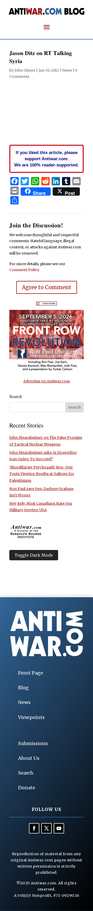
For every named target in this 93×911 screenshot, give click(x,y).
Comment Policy (24, 269)
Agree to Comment (46, 287)
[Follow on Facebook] (34, 828)
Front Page (30, 673)
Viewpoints (31, 717)
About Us (28, 758)
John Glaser (24, 70)
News (67, 70)
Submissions (33, 743)
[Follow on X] (46, 828)
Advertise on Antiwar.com (46, 381)
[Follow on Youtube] (59, 828)
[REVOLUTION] (46, 370)
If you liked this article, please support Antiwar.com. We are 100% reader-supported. (46, 158)
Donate (26, 788)
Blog (23, 688)
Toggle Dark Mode (33, 555)
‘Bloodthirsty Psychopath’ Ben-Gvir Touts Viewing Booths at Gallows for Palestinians (41, 474)
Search (25, 773)
